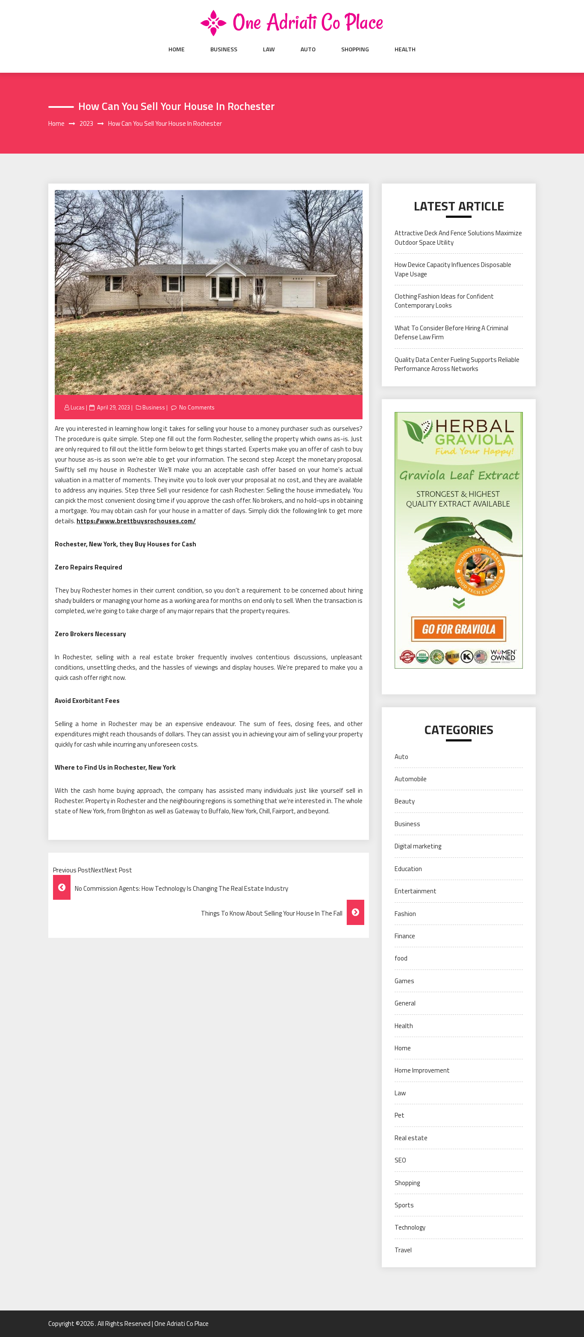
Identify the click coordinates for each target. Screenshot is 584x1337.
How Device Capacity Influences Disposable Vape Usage (453, 269)
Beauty (405, 801)
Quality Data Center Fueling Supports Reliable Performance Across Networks (457, 364)
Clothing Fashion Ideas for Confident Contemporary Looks (444, 300)
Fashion (405, 914)
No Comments (197, 407)
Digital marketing (418, 846)
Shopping (355, 49)
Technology (410, 1227)
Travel (403, 1250)
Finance (405, 936)
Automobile (411, 779)
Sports (404, 1205)
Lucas (78, 407)
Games (404, 981)
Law (269, 49)
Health (405, 49)
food (401, 958)
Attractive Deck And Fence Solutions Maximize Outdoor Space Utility (458, 237)
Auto (308, 49)
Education (408, 869)
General (405, 1003)
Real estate (411, 1138)
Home (176, 49)
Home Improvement (422, 1070)
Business (223, 49)
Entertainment (416, 891)
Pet (399, 1115)
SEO (400, 1160)
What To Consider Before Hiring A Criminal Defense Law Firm (451, 332)
